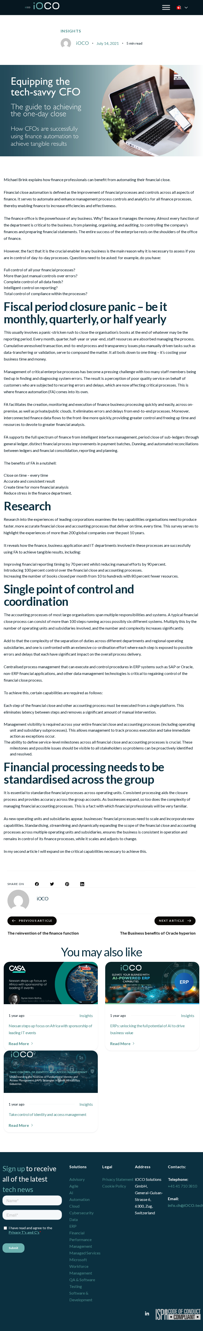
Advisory (77, 1179)
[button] (21, 1044)
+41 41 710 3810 (182, 1186)
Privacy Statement (117, 1179)
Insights (71, 30)
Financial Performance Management (80, 1239)
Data (73, 1219)
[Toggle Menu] (166, 7)
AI (71, 1192)
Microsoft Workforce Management (80, 1266)
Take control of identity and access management (47, 1114)
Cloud (74, 1206)
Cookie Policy (114, 1186)
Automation (79, 1199)
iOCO (82, 43)
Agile (73, 1186)
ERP (72, 1226)
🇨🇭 (185, 7)
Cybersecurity (81, 1212)
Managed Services (85, 1252)
